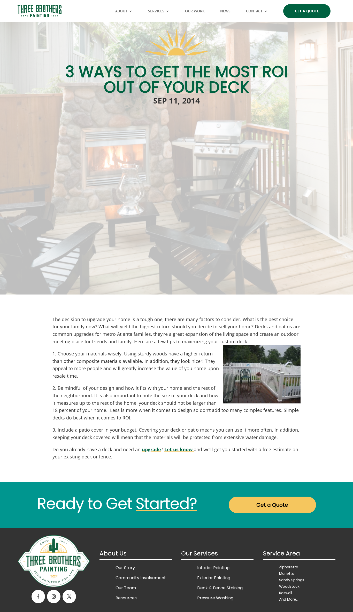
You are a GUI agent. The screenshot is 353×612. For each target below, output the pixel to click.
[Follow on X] (69, 596)
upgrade (151, 449)
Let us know (179, 449)
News (225, 11)
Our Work (195, 11)
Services (156, 11)
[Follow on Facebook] (38, 596)
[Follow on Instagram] (53, 596)
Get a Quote (307, 11)
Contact (254, 11)
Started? (166, 503)
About (121, 11)
